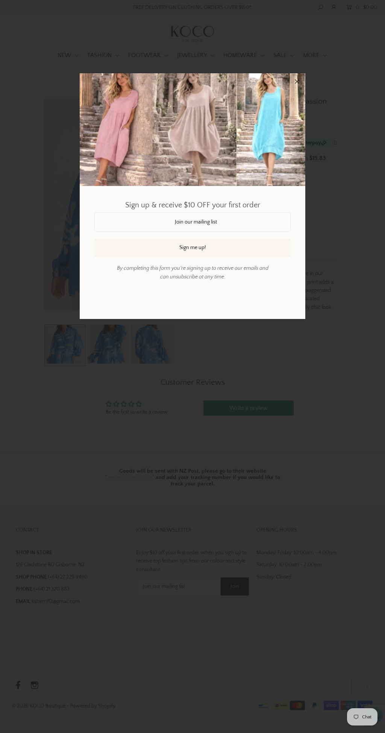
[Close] (297, 81)
